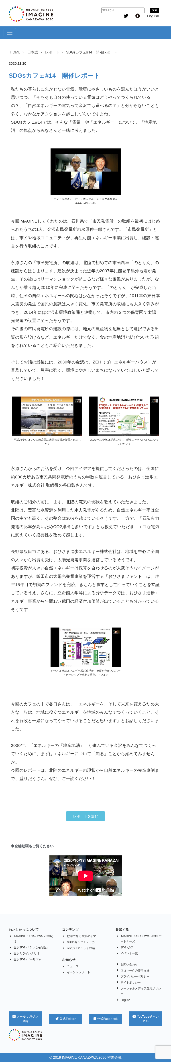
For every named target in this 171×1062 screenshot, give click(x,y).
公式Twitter (67, 1019)
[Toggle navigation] (10, 32)
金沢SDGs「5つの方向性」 (31, 947)
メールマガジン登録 (27, 1019)
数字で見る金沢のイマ (81, 936)
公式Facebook (107, 1019)
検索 (154, 10)
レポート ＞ (54, 52)
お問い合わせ (129, 964)
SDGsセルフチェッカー (82, 942)
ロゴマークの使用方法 (134, 970)
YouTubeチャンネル (147, 1019)
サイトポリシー (130, 982)
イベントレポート (78, 972)
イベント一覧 (129, 953)
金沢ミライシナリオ (27, 953)
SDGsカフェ (128, 947)
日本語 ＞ (35, 52)
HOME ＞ (17, 52)
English (153, 16)
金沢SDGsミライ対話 (81, 948)
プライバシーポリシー (134, 976)
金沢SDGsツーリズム (27, 959)
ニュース (73, 966)
